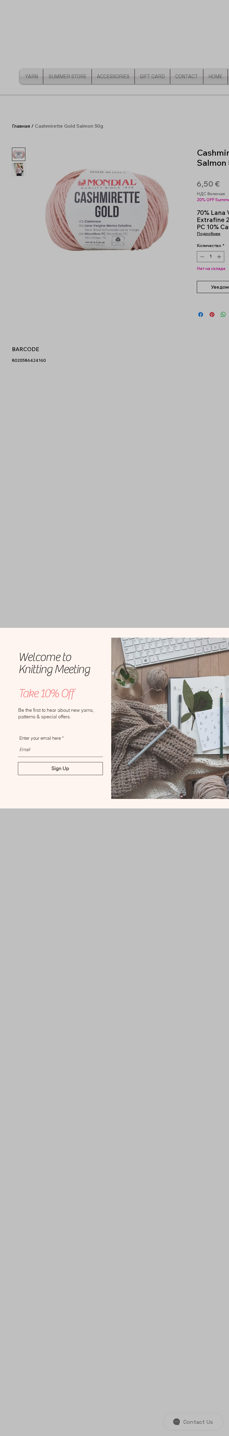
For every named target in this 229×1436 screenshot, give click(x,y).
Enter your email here (40, 738)
